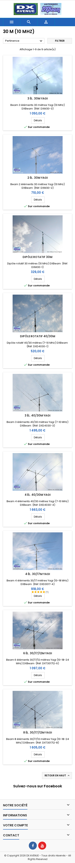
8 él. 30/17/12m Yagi (37, 733)
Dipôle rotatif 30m (37, 257)
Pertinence (24, 41)
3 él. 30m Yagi (37, 98)
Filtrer (60, 40)
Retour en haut (57, 775)
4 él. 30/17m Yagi (37, 574)
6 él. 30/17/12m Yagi (37, 653)
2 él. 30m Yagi (37, 178)
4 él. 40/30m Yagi (38, 495)
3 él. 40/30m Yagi (37, 415)
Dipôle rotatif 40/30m (37, 336)
